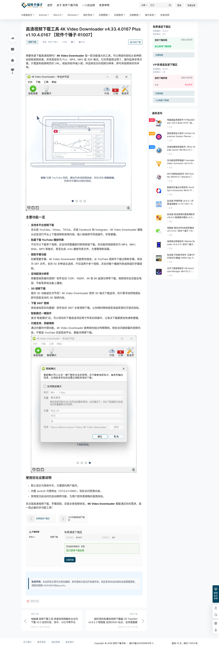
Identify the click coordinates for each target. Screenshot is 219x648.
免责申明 (104, 5)
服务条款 (41, 642)
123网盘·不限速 (162, 100)
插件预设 (87, 15)
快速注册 (191, 5)
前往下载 (137, 42)
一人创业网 (88, 5)
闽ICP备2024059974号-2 (141, 643)
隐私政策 (55, 642)
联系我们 (70, 642)
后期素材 (118, 15)
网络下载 (32, 42)
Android (43, 15)
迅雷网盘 (70, 560)
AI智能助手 (26, 15)
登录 (179, 5)
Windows (72, 15)
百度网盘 (159, 93)
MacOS (57, 15)
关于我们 (27, 642)
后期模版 (103, 15)
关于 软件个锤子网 (67, 5)
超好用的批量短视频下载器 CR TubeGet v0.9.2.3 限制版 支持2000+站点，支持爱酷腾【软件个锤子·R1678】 (112, 622)
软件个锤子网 (119, 643)
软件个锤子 (53, 42)
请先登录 (189, 85)
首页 (49, 5)
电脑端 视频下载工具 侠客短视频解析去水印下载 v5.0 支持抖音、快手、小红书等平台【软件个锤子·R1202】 (54, 622)
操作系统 (149, 15)
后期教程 (134, 15)
